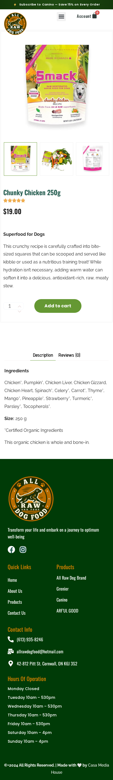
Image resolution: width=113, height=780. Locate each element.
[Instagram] (23, 549)
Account (84, 16)
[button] (61, 16)
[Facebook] (11, 549)
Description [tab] (43, 355)
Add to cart (57, 306)
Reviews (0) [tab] (69, 355)
